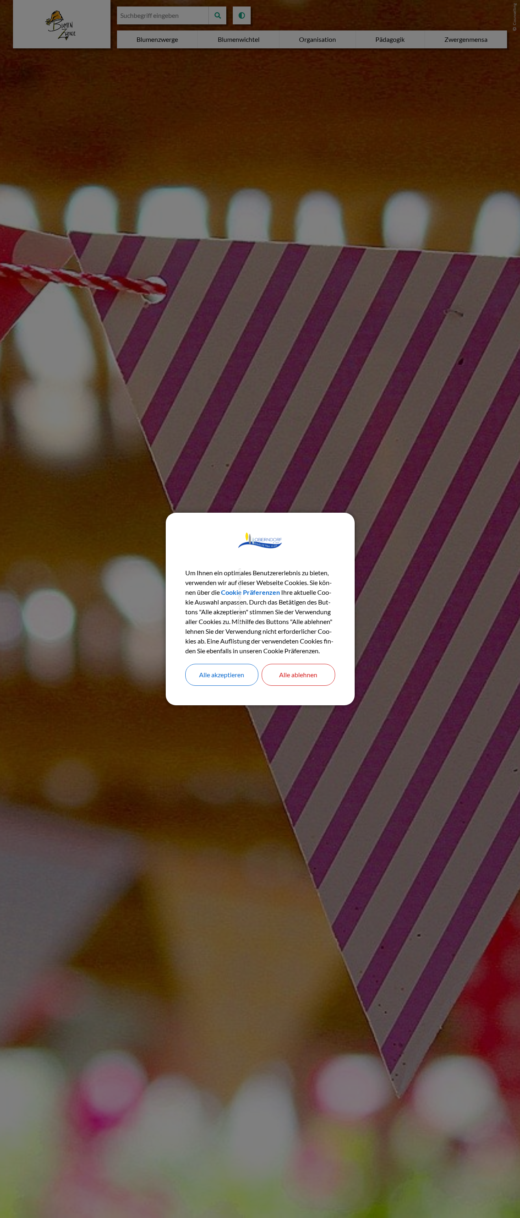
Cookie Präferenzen (250, 592)
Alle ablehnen (298, 674)
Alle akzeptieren (221, 674)
